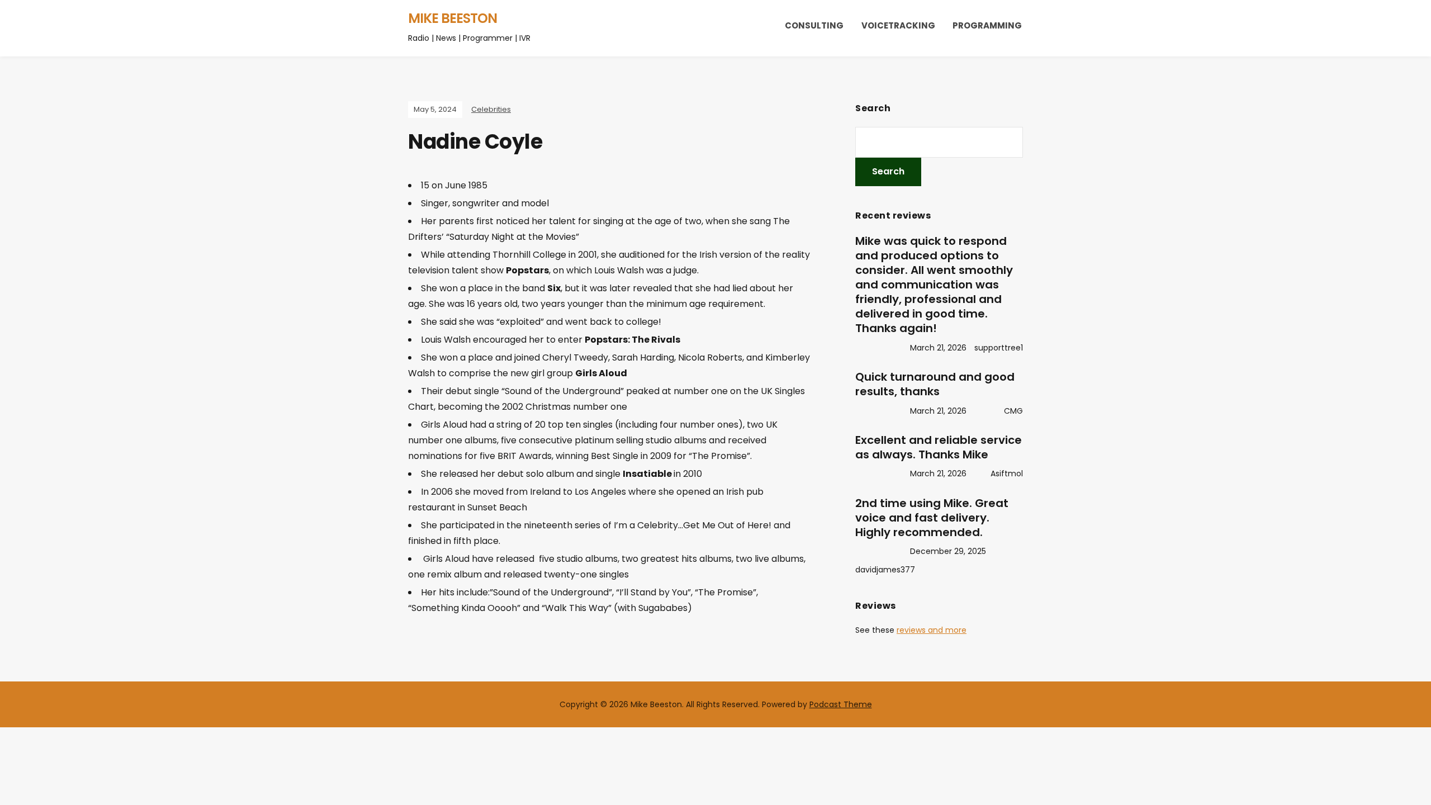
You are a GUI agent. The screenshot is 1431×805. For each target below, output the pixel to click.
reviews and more (931, 630)
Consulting (814, 25)
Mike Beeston (452, 18)
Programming (987, 25)
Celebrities (491, 109)
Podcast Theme (840, 704)
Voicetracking (898, 25)
